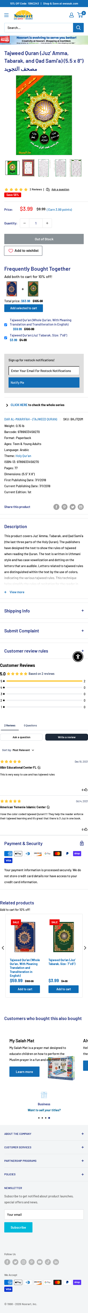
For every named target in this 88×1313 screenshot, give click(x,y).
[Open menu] (6, 15)
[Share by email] (81, 506)
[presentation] (3, 948)
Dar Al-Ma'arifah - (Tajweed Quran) (30, 419)
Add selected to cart (23, 308)
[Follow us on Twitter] (15, 1262)
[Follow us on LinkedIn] (56, 1262)
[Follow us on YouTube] (40, 1262)
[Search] (78, 27)
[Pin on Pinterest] (64, 506)
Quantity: (10, 223)
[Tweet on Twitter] (73, 506)
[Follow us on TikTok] (48, 1262)
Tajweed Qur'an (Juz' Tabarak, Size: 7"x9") (38, 335)
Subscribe (18, 1227)
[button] (12, 168)
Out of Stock (44, 239)
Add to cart (25, 989)
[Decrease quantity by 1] (24, 223)
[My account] (71, 15)
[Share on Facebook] (56, 506)
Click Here (19, 405)
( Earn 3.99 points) (59, 209)
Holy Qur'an (23, 456)
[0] (80, 15)
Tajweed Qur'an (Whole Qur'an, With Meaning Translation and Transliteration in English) (40, 322)
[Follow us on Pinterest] (32, 1262)
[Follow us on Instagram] (23, 1262)
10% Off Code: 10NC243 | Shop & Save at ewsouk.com (44, 3)
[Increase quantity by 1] (47, 223)
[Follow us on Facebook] (7, 1262)
